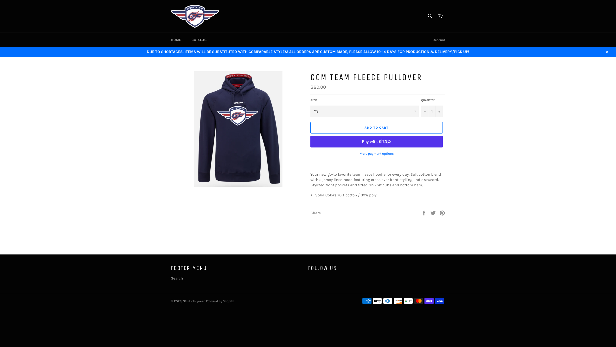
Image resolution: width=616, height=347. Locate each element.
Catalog (199, 40)
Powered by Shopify (220, 301)
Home (176, 40)
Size (313, 100)
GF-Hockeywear (194, 301)
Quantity (428, 100)
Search (177, 278)
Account (439, 40)
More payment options (376, 154)
